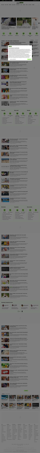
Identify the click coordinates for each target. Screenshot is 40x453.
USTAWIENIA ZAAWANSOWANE (13, 59)
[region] (20, 53)
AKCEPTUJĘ (29, 59)
